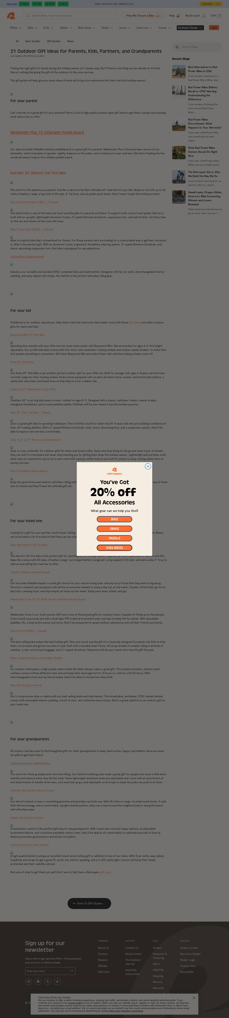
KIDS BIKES (114, 548)
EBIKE (114, 528)
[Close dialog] (148, 466)
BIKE (114, 519)
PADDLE (114, 538)
